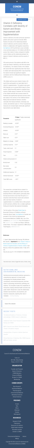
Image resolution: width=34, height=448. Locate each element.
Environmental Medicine (17, 392)
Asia (17, 406)
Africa (17, 408)
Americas (17, 410)
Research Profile (17, 421)
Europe (17, 404)
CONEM (17, 6)
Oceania (17, 412)
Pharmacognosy (17, 390)
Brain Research (17, 386)
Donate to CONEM (17, 431)
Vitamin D (13, 261)
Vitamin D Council (9, 222)
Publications (17, 423)
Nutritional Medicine (17, 388)
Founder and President (17, 369)
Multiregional (17, 414)
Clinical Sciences (17, 397)
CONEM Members (17, 373)
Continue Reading (14, 296)
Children (25, 261)
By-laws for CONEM (17, 377)
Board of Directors (17, 371)
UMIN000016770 (15, 226)
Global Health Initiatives (17, 427)
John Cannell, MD (14, 220)
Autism (9, 261)
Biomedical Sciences (17, 394)
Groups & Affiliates (17, 375)
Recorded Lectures (17, 429)
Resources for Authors (17, 425)
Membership (17, 379)
